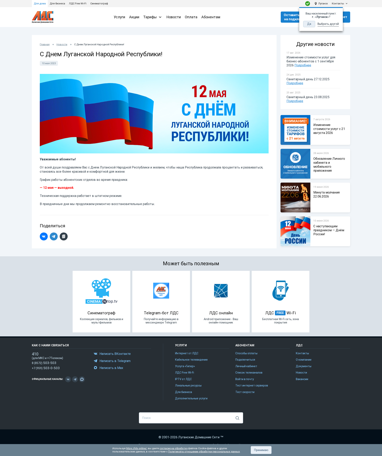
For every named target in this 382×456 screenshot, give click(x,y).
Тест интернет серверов (251, 385)
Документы (303, 366)
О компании (303, 359)
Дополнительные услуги (191, 398)
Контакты (338, 3)
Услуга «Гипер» (185, 366)
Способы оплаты (246, 353)
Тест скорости (244, 392)
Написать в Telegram (115, 361)
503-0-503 (46, 368)
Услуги (119, 17)
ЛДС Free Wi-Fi (184, 372)
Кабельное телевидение (191, 359)
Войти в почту (244, 379)
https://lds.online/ (136, 448)
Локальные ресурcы (188, 385)
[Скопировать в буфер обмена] (64, 236)
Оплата (191, 17)
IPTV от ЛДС (183, 379)
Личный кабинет (246, 366)
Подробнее (302, 65)
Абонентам (210, 17)
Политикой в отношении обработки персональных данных (204, 451)
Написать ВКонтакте (115, 354)
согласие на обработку (174, 448)
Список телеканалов (248, 372)
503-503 (44, 363)
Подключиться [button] (245, 359)
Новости (174, 17)
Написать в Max (111, 368)
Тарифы (150, 17)
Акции (134, 17)
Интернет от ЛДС (186, 353)
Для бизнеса (183, 392)
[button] (261, 450)
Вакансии (302, 379)
